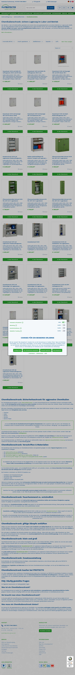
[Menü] (73, 657)
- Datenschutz (39, 353)
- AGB (45, 353)
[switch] (70, 666)
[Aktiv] (63, 322)
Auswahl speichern (46, 350)
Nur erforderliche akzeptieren (31, 350)
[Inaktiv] (63, 325)
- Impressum (31, 353)
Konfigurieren (17, 350)
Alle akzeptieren (57, 350)
